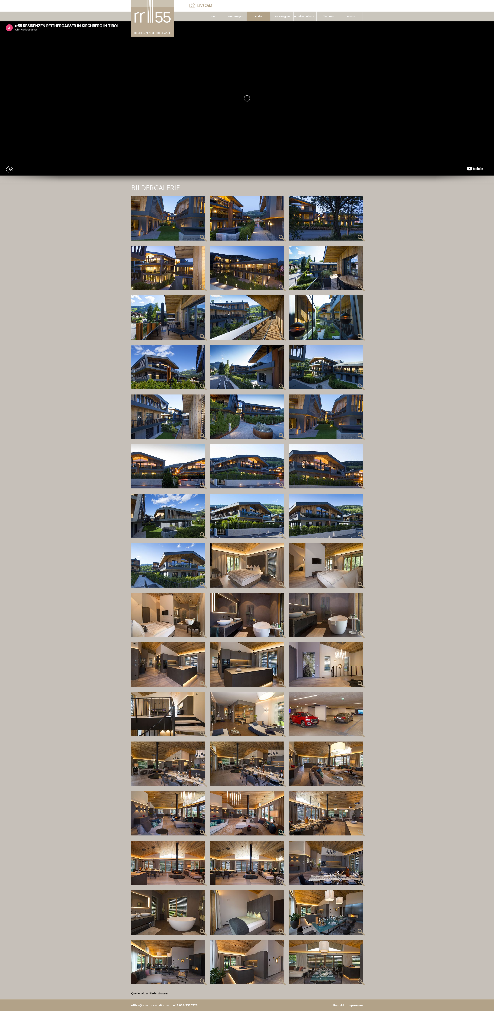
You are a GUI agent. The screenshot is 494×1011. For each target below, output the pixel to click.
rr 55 (212, 16)
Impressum (355, 1005)
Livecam (204, 5)
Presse (351, 16)
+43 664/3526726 (185, 1005)
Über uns (328, 16)
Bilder (258, 16)
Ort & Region (282, 16)
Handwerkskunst (305, 16)
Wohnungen (235, 16)
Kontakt (338, 1005)
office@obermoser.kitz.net (150, 1005)
